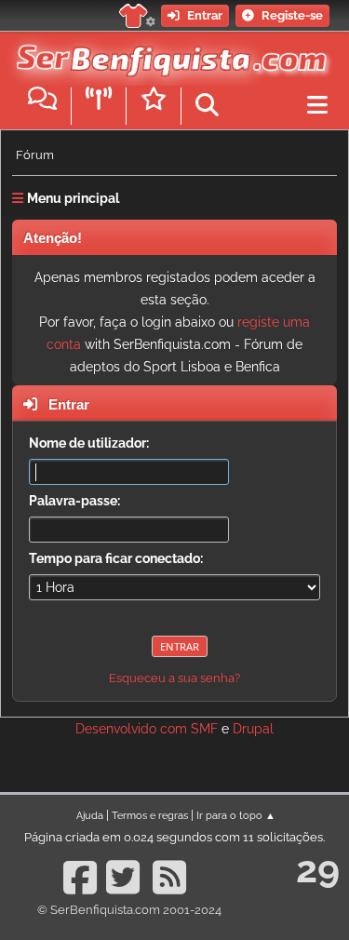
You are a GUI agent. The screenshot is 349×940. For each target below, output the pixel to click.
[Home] (167, 55)
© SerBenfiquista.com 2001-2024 (129, 910)
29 (318, 869)
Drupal (253, 728)
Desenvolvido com (133, 728)
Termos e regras (150, 815)
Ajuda (89, 815)
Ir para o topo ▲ (235, 815)
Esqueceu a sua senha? (174, 678)
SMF (204, 728)
